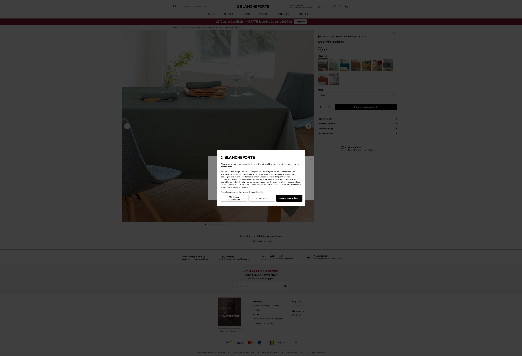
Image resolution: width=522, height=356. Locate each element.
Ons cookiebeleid (255, 192)
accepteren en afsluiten (289, 198)
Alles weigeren (262, 198)
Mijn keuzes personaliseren (234, 198)
